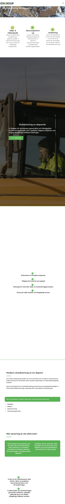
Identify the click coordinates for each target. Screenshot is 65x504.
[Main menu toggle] (63, 3)
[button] (16, 138)
